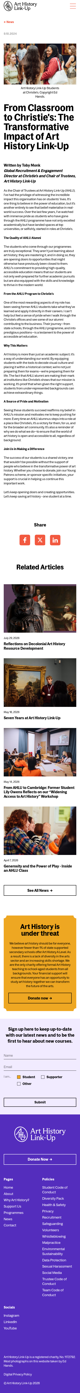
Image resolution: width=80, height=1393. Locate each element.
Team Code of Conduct (53, 1292)
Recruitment (51, 1217)
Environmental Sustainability (53, 1251)
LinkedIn (10, 1322)
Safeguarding (52, 1224)
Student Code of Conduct (55, 1189)
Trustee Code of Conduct (54, 1281)
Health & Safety (54, 1205)
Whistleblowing (54, 1236)
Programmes (13, 1213)
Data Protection (54, 1260)
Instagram (11, 1315)
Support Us (12, 1206)
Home (8, 1187)
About (8, 1194)
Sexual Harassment (57, 1266)
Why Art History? (16, 1200)
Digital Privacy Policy (18, 1374)
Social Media (52, 1273)
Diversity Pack (53, 1198)
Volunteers (50, 1230)
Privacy (48, 1211)
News (8, 1219)
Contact (10, 1225)
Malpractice (51, 1242)
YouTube (10, 1328)
